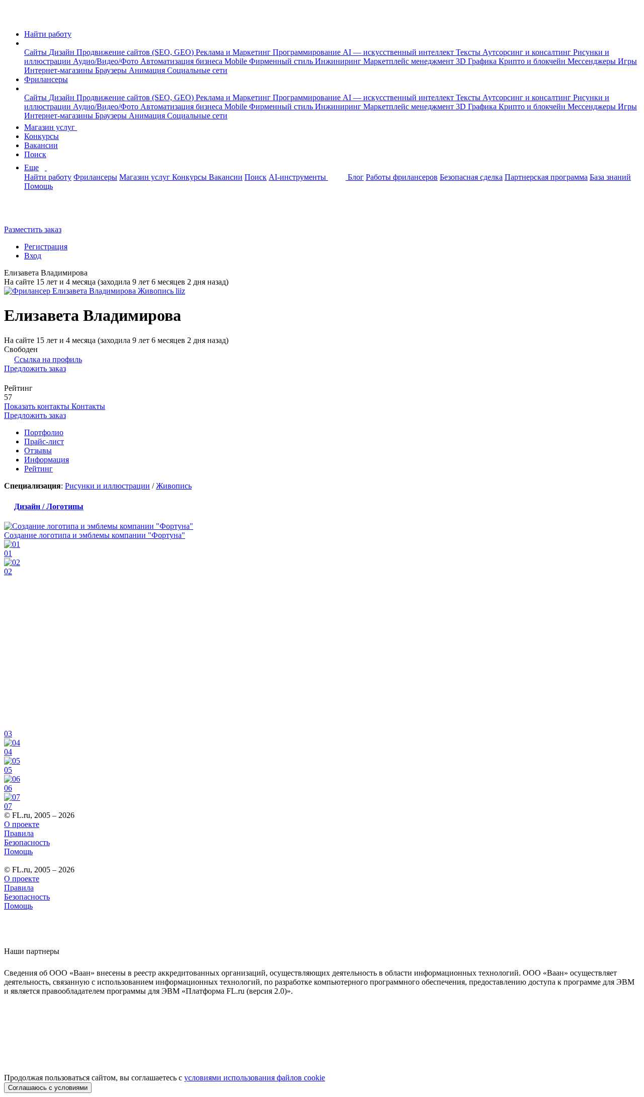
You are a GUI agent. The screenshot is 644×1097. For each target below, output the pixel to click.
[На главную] (13, 17)
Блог (356, 177)
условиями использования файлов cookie (254, 1077)
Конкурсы (41, 136)
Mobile (236, 61)
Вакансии (41, 145)
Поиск (35, 154)
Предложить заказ (35, 368)
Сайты (36, 52)
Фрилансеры (46, 79)
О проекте (21, 824)
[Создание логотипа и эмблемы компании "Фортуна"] (322, 526)
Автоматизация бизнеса (182, 61)
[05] (322, 761)
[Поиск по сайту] (32, 212)
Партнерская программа (546, 177)
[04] (322, 742)
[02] (322, 562)
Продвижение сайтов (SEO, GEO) (136, 52)
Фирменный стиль (282, 61)
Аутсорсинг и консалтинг (527, 52)
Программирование (308, 52)
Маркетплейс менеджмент (409, 61)
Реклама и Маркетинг (234, 52)
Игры (627, 61)
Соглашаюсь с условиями (48, 1087)
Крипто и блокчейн (533, 61)
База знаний (610, 177)
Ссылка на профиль (48, 359)
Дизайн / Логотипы (49, 506)
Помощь (38, 186)
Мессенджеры (593, 61)
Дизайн (62, 52)
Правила (19, 833)
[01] (322, 544)
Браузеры (112, 70)
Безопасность (27, 842)
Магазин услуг (50, 127)
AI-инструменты (298, 177)
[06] (322, 779)
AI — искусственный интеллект (399, 52)
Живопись (174, 486)
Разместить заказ (32, 229)
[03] (322, 652)
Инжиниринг (339, 61)
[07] (322, 797)
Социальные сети (197, 70)
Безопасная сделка (471, 177)
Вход (32, 255)
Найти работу (47, 34)
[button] (27, 43)
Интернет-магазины (59, 70)
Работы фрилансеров (402, 177)
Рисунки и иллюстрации (107, 486)
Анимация (148, 70)
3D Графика (477, 61)
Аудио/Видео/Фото (106, 61)
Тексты (469, 52)
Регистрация (45, 246)
